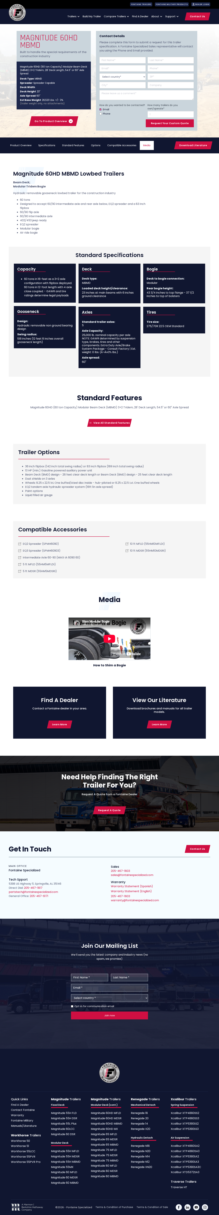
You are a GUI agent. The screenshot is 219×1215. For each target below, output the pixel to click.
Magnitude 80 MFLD (104, 1166)
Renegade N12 (140, 1162)
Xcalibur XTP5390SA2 (185, 1156)
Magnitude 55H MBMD (65, 1162)
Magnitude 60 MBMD (65, 1183)
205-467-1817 (33, 888)
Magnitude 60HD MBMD (106, 1124)
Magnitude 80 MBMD (104, 1176)
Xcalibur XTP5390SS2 (185, 1124)
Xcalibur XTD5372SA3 (185, 1172)
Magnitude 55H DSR (64, 1118)
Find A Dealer (20, 1105)
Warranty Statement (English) (131, 891)
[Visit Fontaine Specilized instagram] (205, 1207)
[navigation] (17, 12)
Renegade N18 (140, 1146)
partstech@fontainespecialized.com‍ (33, 892)
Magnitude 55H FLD (64, 1113)
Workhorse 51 (20, 1146)
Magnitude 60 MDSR (64, 1177)
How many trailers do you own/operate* (162, 106)
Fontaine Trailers (141, 4)
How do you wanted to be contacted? (122, 105)
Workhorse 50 (20, 1141)
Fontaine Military (22, 1120)
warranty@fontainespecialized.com (135, 900)
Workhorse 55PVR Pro (26, 1162)
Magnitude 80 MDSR (104, 1171)
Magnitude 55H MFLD (65, 1151)
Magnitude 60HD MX (104, 1129)
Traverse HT (179, 1187)
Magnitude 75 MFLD (104, 1150)
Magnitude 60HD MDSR (106, 1118)
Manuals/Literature (24, 1126)
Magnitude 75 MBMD (104, 1161)
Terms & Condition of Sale (152, 1207)
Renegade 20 (140, 1118)
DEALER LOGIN (202, 4)
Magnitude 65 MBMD (104, 1145)
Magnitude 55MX (62, 1167)
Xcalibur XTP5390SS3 (185, 1129)
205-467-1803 (120, 896)
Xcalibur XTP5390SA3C (186, 1167)
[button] (73, 16)
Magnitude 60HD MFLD (106, 1113)
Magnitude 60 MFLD (64, 1172)
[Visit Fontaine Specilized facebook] (179, 1207)
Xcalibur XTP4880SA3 (185, 1151)
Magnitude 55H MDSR (65, 1156)
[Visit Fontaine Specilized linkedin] (187, 1207)
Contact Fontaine (23, 1110)
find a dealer (140, 16)
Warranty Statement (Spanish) (132, 886)
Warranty (17, 1115)
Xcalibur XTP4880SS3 (185, 1118)
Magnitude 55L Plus (63, 1124)
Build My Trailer (92, 16)
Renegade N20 (140, 1151)
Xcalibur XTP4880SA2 (185, 1146)
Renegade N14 (140, 1156)
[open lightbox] (109, 639)
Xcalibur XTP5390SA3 (185, 1162)
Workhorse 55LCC (23, 1151)
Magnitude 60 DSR (63, 1134)
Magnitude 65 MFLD (104, 1134)
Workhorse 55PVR (23, 1157)
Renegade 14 (139, 1124)
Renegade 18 (139, 1113)
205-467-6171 (38, 896)
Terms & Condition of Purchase (114, 1207)
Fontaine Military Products (172, 4)
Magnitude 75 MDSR (104, 1155)
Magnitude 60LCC (63, 1129)
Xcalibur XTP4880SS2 (185, 1113)
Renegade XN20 (141, 1167)
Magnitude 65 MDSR (104, 1139)
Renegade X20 (140, 1129)
